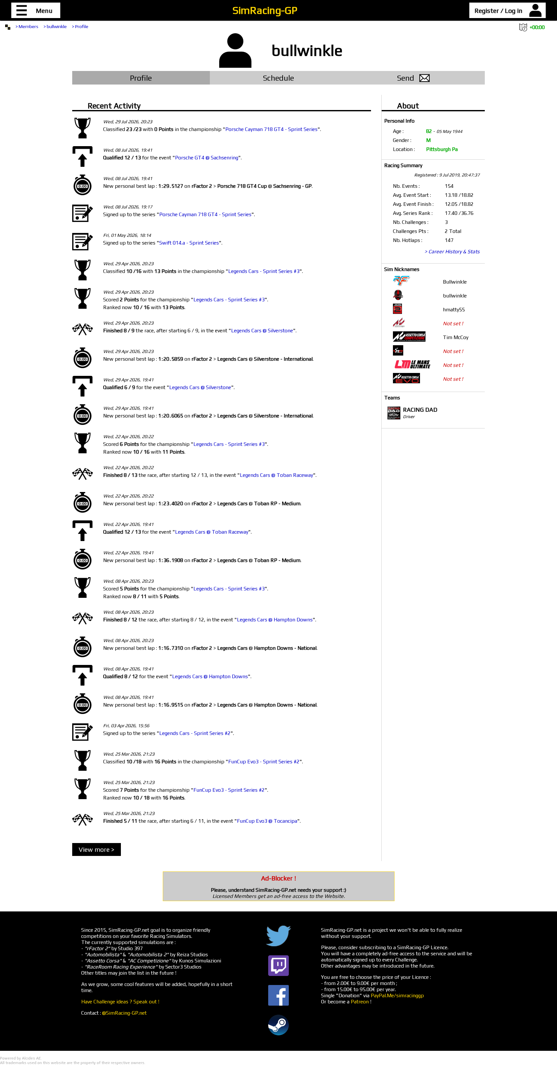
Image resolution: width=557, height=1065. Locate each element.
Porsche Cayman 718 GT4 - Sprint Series (271, 129)
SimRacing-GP (264, 10)
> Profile (80, 26)
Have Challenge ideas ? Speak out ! (120, 1002)
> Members (26, 26)
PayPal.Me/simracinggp (397, 995)
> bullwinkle (55, 26)
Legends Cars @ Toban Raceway (276, 475)
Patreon (360, 1002)
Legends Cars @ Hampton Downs (275, 620)
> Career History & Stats (452, 251)
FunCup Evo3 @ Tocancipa (267, 821)
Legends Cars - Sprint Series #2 (194, 733)
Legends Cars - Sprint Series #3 (263, 271)
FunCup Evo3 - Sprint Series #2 (263, 762)
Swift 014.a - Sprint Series (189, 243)
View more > (96, 849)
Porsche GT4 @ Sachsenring (206, 158)
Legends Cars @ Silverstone (262, 330)
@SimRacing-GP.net (124, 1013)
